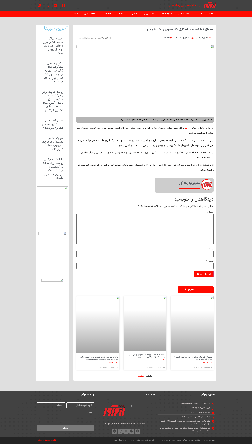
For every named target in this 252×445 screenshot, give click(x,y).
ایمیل (210, 261)
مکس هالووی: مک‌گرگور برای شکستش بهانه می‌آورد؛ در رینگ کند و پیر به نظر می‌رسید (53, 72)
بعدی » (141, 376)
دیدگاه (209, 212)
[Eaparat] (39, 5)
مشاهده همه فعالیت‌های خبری (189, 188)
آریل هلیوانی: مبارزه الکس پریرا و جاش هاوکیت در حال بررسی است (53, 45)
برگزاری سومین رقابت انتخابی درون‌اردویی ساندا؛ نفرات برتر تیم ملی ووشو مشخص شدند (99, 358)
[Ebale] (114, 431)
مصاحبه (122, 14)
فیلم (134, 14)
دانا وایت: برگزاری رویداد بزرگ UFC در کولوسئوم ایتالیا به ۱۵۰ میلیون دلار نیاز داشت (53, 168)
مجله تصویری (90, 14)
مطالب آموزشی (149, 14)
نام (211, 249)
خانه (211, 14)
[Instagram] (47, 5)
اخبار (201, 14)
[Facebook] (63, 5)
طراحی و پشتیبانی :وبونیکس (46, 440)
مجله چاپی (108, 14)
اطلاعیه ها (167, 14)
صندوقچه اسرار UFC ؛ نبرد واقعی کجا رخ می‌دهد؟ (52, 124)
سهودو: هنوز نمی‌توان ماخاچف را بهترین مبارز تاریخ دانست (52, 144)
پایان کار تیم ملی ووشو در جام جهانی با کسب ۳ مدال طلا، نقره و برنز (193, 358)
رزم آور (188, 128)
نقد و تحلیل (183, 14)
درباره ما (74, 14)
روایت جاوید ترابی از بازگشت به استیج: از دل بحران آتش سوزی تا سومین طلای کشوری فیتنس (52, 101)
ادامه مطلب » (207, 363)
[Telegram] (55, 5)
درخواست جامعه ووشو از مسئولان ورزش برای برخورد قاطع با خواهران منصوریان (147, 355)
